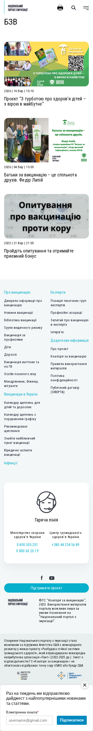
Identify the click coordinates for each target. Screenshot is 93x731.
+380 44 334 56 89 (65, 544)
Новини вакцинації (18, 313)
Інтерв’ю (57, 332)
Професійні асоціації (66, 313)
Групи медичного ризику (23, 328)
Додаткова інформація (70, 340)
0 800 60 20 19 (27, 551)
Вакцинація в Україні (20, 394)
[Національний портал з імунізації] (16, 8)
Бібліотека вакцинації (20, 320)
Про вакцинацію (17, 292)
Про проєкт (59, 349)
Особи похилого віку (20, 374)
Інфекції (10, 463)
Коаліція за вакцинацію (69, 356)
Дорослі (10, 354)
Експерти (58, 292)
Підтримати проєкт (46, 588)
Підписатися (72, 720)
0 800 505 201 (27, 544)
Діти (7, 347)
